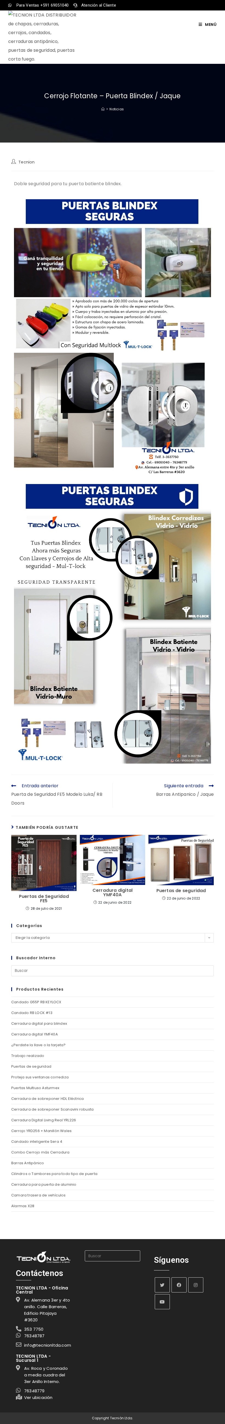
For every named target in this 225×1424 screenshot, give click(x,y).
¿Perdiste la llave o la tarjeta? (38, 1045)
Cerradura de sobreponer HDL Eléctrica (47, 1098)
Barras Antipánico (27, 1163)
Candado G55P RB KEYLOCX (36, 1002)
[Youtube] (162, 1301)
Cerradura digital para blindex (39, 1023)
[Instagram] (195, 1284)
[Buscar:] (112, 970)
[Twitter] (162, 1284)
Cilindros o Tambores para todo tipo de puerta (54, 1173)
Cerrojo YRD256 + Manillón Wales (41, 1130)
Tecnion (26, 162)
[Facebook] (179, 1284)
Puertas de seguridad (181, 891)
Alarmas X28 (22, 1206)
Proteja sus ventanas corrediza (40, 1077)
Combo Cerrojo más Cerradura (40, 1152)
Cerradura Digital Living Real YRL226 (43, 1120)
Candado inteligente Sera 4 (36, 1141)
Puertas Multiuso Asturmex (35, 1087)
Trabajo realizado (27, 1055)
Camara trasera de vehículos (38, 1195)
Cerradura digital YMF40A (112, 892)
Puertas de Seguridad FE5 (44, 898)
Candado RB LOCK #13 (31, 1012)
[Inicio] (103, 109)
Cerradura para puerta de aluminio (44, 1184)
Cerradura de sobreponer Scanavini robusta (52, 1109)
